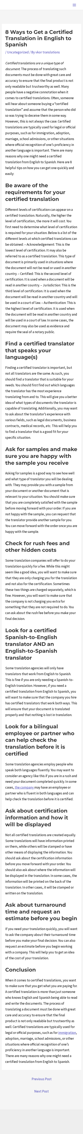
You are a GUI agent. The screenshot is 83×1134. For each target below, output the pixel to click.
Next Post (41, 1091)
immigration (67, 1032)
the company (24, 787)
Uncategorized (18, 52)
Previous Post (42, 1079)
